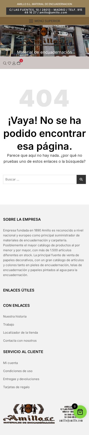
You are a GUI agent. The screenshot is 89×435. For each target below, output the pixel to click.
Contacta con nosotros (20, 341)
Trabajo (8, 324)
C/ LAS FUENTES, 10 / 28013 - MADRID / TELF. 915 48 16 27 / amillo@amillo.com (45, 11)
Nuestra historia (14, 316)
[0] (18, 63)
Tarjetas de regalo (16, 387)
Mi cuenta (10, 363)
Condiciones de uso (17, 371)
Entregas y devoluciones (21, 379)
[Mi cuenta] (14, 63)
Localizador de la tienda (20, 332)
